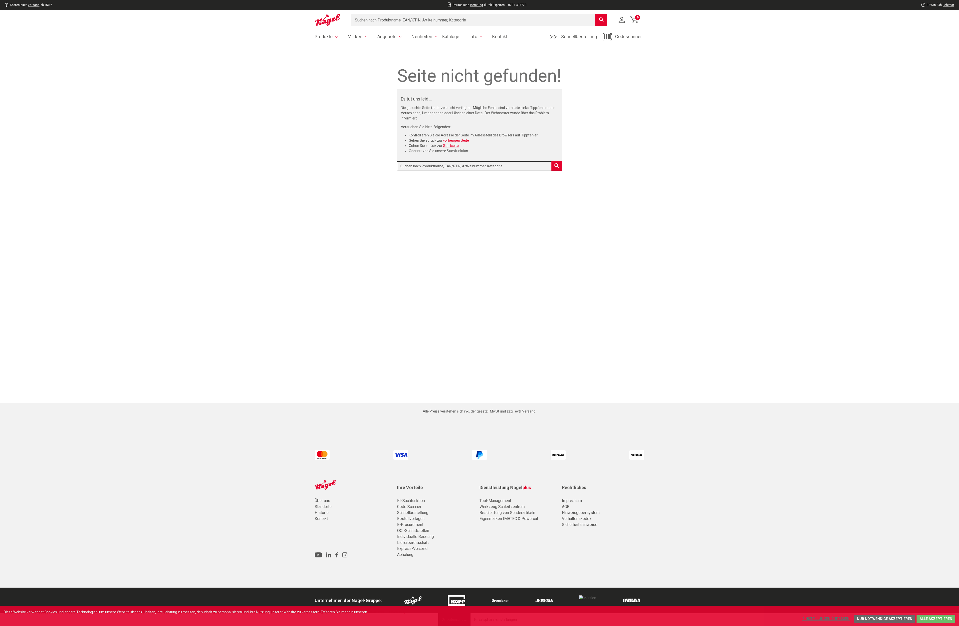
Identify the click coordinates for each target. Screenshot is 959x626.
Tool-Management (495, 500)
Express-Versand (412, 548)
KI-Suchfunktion (411, 500)
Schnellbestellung (412, 512)
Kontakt (321, 518)
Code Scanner (409, 506)
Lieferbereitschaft (413, 542)
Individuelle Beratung (415, 536)
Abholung (405, 554)
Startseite (451, 146)
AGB (565, 506)
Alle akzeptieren (936, 619)
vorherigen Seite (456, 140)
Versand (33, 5)
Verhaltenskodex (576, 518)
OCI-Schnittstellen (413, 530)
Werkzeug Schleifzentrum (502, 506)
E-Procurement (410, 524)
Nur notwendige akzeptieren (884, 619)
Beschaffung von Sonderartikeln (507, 512)
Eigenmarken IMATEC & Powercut (509, 518)
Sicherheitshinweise (579, 524)
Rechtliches (574, 487)
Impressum (572, 500)
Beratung (476, 5)
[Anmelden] (622, 20)
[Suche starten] (601, 20)
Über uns (322, 500)
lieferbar (948, 5)
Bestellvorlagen (411, 518)
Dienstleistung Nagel (505, 487)
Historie (322, 512)
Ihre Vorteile (410, 487)
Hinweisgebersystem (581, 512)
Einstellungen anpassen (826, 619)
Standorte (323, 506)
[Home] (329, 20)
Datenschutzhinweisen (386, 612)
